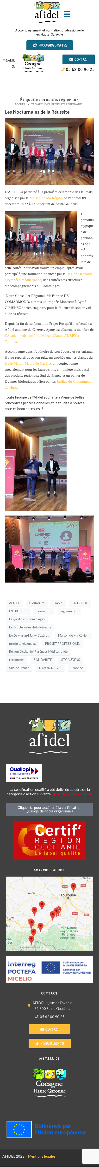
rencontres (16, 660)
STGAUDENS (70, 660)
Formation (44, 611)
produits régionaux (22, 643)
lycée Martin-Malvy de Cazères (28, 363)
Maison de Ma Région (46, 198)
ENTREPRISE (18, 611)
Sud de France (19, 668)
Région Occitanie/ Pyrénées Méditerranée (38, 651)
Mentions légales (42, 1156)
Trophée (77, 668)
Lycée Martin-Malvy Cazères (29, 635)
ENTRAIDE (80, 603)
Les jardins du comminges (27, 619)
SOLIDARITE (43, 660)
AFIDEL (14, 603)
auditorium (36, 603)
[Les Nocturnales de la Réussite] (49, 151)
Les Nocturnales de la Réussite (37, 112)
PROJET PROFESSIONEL (62, 643)
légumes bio (69, 611)
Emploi (58, 603)
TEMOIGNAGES (50, 668)
